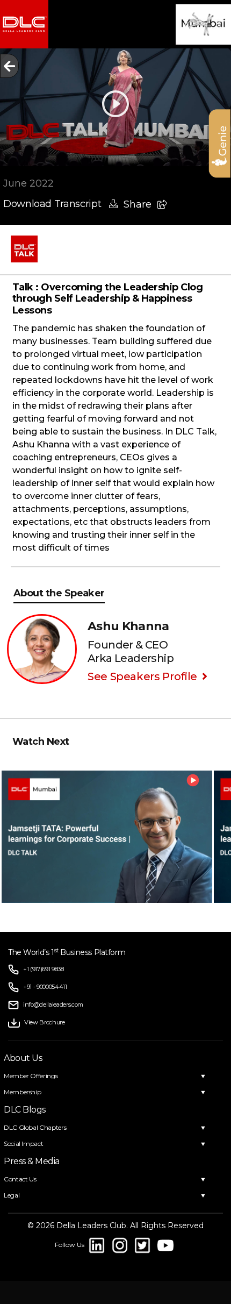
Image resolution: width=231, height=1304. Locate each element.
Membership (22, 1092)
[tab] (116, 299)
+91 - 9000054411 (45, 987)
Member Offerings (30, 1076)
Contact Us (20, 1179)
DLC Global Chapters (35, 1127)
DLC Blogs (25, 1110)
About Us (23, 1058)
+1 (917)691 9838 (43, 969)
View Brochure (44, 1022)
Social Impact (23, 1143)
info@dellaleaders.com (53, 1004)
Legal (11, 1195)
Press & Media (32, 1161)
